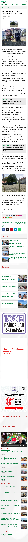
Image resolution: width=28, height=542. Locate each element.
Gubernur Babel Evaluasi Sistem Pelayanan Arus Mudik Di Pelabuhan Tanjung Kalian (17, 253)
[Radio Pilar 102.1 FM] (4, 1)
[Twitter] (14, 215)
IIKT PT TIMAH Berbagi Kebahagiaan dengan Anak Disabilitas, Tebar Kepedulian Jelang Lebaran (17, 242)
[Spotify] (7, 217)
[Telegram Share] (15, 229)
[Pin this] (11, 229)
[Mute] (23, 445)
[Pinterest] (17, 215)
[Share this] (3, 229)
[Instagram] (20, 215)
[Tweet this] (7, 229)
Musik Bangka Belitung (5, 540)
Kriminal (19, 538)
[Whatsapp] (19, 229)
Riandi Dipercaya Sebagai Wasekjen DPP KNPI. (20, 222)
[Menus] (26, 1)
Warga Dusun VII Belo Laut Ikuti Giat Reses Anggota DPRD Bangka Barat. (7, 223)
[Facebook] (10, 215)
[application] (14, 362)
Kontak (12, 540)
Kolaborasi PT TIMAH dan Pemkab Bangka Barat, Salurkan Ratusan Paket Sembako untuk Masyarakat (16, 248)
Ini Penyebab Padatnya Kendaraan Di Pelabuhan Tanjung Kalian (7, 303)
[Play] (2, 445)
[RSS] (10, 217)
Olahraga (14, 538)
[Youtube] (4, 217)
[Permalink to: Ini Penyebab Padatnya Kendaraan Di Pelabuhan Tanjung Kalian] (5, 259)
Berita (10, 538)
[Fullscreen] (25, 445)
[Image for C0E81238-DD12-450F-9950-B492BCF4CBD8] (14, 24)
